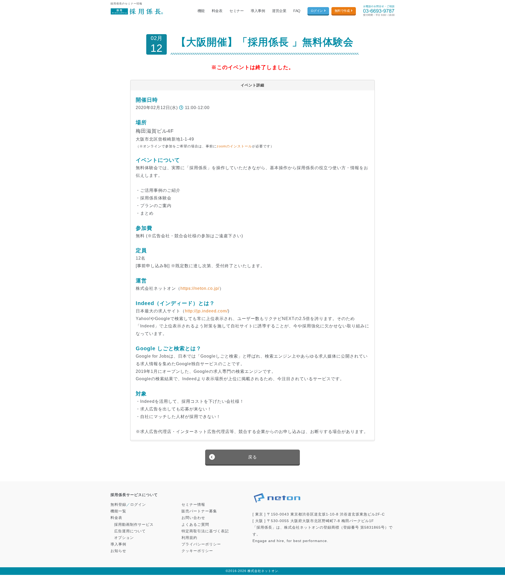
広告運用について (130, 531)
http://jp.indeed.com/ (206, 311)
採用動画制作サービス (134, 524)
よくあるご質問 (195, 524)
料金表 (217, 11)
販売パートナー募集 (199, 511)
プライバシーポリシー (201, 544)
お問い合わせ (193, 518)
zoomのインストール (234, 146)
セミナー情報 (193, 504)
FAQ (296, 11)
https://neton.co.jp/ (199, 288)
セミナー (236, 11)
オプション (124, 537)
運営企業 (279, 11)
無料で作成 (342, 11)
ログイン (317, 11)
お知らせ (118, 551)
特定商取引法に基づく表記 (205, 531)
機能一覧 (118, 511)
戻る (252, 457)
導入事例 (258, 11)
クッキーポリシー (197, 551)
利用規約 (189, 537)
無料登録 (118, 504)
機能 (201, 11)
